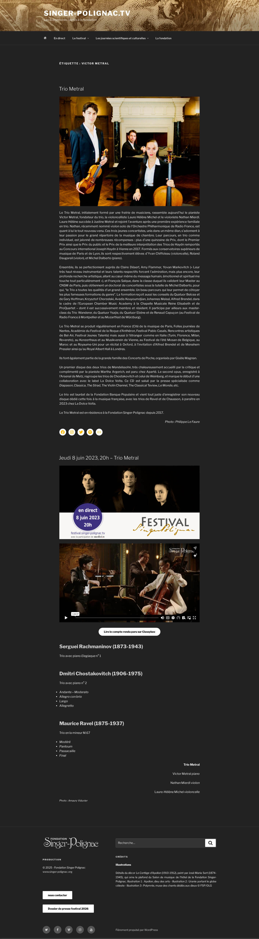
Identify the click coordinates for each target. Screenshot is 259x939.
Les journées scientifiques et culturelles (121, 38)
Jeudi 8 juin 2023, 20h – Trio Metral (99, 458)
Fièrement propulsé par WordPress (137, 929)
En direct (59, 38)
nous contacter (57, 895)
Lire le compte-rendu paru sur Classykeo (129, 631)
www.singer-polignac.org (57, 871)
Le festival (79, 38)
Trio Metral (71, 89)
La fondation (163, 38)
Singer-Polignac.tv (87, 13)
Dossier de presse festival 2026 (68, 908)
